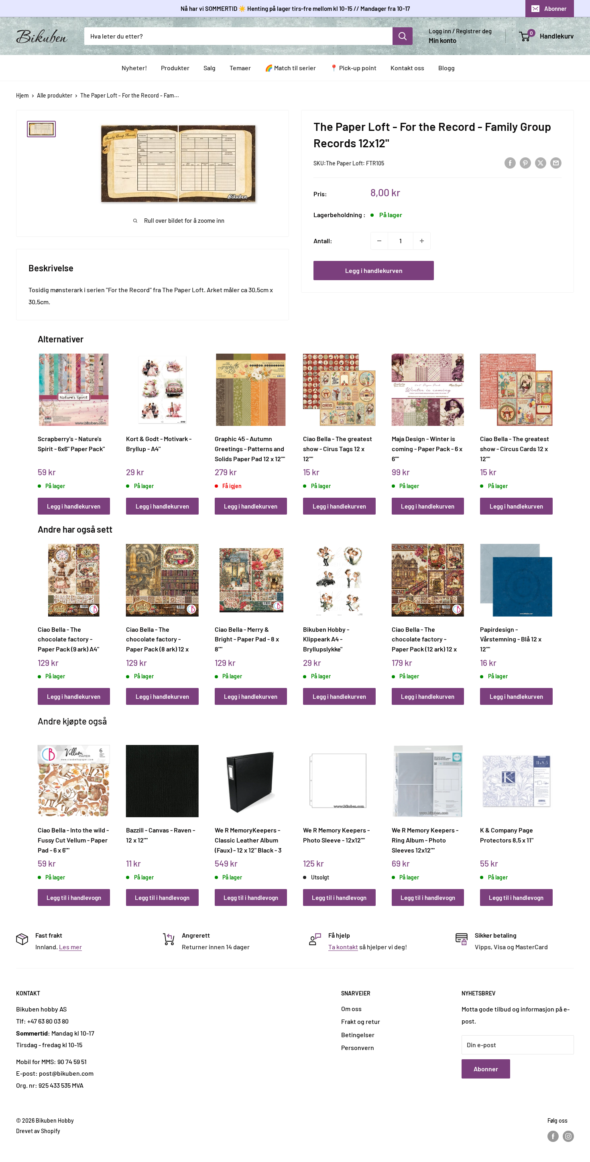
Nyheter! (134, 67)
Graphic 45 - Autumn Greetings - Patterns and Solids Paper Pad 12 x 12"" (250, 448)
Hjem (22, 95)
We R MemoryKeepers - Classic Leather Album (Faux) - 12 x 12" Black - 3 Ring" (248, 839)
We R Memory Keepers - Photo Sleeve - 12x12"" (336, 835)
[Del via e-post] (556, 162)
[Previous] (40, 425)
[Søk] (403, 36)
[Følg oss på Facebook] (553, 1136)
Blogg (446, 67)
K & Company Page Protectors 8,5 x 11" (506, 835)
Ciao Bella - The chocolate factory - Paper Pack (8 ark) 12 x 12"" (157, 639)
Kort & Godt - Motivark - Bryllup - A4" (158, 443)
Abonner (555, 8)
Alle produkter (54, 95)
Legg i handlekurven (374, 270)
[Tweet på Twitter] (540, 162)
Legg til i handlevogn (74, 897)
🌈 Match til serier (290, 67)
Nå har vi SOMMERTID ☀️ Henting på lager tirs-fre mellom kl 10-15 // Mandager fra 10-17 (295, 8)
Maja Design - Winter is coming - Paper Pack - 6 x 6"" (427, 448)
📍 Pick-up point (353, 67)
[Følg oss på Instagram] (568, 1136)
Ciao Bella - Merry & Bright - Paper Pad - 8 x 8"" (247, 639)
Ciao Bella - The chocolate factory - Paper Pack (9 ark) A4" (68, 639)
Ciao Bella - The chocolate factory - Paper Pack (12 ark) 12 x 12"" (424, 639)
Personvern (357, 1047)
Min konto (442, 40)
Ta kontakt (343, 946)
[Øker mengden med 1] (421, 240)
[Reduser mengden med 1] (379, 240)
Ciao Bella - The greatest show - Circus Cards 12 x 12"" (514, 448)
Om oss (351, 1008)
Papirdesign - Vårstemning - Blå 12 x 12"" (510, 639)
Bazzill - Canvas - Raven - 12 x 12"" (160, 835)
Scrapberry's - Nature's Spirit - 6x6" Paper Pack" (71, 443)
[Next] (550, 425)
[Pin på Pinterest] (525, 162)
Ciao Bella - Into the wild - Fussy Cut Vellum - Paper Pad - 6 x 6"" (73, 839)
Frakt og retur (360, 1021)
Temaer (240, 67)
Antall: (322, 240)
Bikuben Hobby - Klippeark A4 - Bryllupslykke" (326, 639)
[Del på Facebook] (510, 162)
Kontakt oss (407, 67)
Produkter (175, 67)
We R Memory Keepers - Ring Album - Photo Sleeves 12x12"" (425, 839)
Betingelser (357, 1034)
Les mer (70, 946)
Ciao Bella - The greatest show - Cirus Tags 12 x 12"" (337, 448)
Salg (209, 67)
